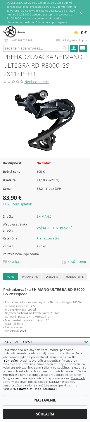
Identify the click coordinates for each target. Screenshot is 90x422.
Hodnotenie (75, 276)
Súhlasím (45, 414)
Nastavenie (45, 400)
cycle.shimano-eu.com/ (54, 227)
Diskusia (52, 276)
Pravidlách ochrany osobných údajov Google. (44, 380)
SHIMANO (43, 216)
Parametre (30, 276)
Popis (10, 276)
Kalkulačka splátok (17, 204)
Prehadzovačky (47, 238)
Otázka (13, 262)
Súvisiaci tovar (18, 342)
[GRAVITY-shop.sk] (14, 31)
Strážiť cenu (77, 262)
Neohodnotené (36, 81)
